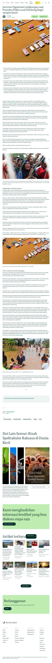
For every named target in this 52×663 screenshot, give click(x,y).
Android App (42, 648)
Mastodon (42, 646)
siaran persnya (19, 335)
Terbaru (4, 642)
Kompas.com (32, 113)
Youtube (41, 634)
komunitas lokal (17, 419)
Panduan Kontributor (19, 638)
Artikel (26, 2)
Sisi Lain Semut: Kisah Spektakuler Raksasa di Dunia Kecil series (40, 487)
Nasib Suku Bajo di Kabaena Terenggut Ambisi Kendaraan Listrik (19, 398)
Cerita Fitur (5, 640)
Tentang (17, 630)
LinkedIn (42, 630)
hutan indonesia (7, 419)
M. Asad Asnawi (10, 411)
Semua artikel (30, 535)
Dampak (17, 642)
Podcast (17, 2)
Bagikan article (43, 16)
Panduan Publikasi (19, 640)
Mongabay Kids (30, 632)
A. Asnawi (9, 15)
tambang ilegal (13, 102)
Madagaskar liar (30, 630)
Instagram (42, 632)
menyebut (18, 68)
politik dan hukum (27, 419)
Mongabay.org (30, 634)
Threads (41, 640)
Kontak (16, 632)
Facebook (42, 638)
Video (12, 2)
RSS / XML (42, 644)
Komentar (35, 16)
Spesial (22, 2)
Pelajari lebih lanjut (8, 524)
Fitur (8, 2)
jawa (40, 419)
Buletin (6, 608)
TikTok (41, 642)
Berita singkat (6, 638)
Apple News (42, 650)
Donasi (37, 2)
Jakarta (13, 17)
